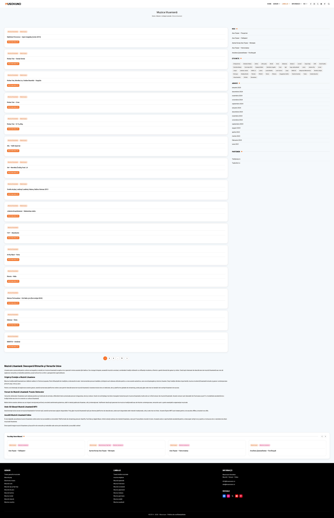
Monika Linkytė (318, 70)
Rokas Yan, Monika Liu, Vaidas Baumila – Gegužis (24, 80)
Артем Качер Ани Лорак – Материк (243, 43)
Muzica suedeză (119, 502)
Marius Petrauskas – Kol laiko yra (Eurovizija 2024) (24, 298)
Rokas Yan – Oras (13, 102)
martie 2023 (236, 136)
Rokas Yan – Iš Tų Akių (15, 124)
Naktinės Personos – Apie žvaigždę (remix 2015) (24, 37)
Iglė (286, 67)
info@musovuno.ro (229, 481)
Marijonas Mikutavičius (305, 70)
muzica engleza (119, 477)
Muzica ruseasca (37, 445)
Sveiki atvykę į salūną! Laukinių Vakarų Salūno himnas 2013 (27, 189)
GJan (280, 67)
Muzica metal (8, 496)
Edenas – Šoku (12, 320)
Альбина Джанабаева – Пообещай (244, 53)
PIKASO (261, 74)
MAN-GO (294, 70)
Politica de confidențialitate (176, 514)
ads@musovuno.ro (229, 484)
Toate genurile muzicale (12, 474)
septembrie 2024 (237, 104)
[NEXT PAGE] (127, 358)
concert (299, 63)
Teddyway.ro (236, 159)
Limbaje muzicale (166, 16)
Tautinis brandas (296, 74)
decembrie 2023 (237, 112)
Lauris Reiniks (269, 70)
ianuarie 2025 (236, 87)
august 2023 (236, 128)
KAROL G (253, 70)
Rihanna (274, 74)
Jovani (319, 67)
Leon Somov (279, 70)
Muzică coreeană (119, 487)
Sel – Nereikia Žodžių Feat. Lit (17, 167)
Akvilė (271, 63)
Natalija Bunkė (244, 74)
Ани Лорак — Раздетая (239, 33)
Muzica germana (119, 496)
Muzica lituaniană (13, 31)
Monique (235, 74)
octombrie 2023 (237, 120)
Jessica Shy (312, 67)
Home (153, 16)
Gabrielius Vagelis (271, 67)
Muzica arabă (118, 499)
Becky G (292, 63)
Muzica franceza (119, 483)
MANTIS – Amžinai (13, 342)
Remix (267, 74)
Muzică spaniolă (119, 480)
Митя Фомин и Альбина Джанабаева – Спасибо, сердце (271, 451)
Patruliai (253, 74)
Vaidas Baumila (314, 74)
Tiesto (305, 74)
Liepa (287, 70)
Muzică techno (9, 493)
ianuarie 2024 (236, 108)
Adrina (256, 63)
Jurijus (235, 70)
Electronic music (9, 480)
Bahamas (284, 63)
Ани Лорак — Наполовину (240, 48)
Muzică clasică (9, 499)
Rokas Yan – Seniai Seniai (16, 59)
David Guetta (322, 63)
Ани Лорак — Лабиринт (240, 38)
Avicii (277, 63)
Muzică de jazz (9, 490)
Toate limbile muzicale (121, 474)
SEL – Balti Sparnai (13, 146)
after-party (264, 63)
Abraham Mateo (247, 63)
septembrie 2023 (237, 124)
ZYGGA (245, 77)
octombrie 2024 (237, 100)
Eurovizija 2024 (248, 67)
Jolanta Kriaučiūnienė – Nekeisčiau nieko (21, 211)
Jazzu (303, 67)
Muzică (158, 16)
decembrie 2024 (237, 91)
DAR (315, 63)
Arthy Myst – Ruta (13, 255)
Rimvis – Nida (11, 276)
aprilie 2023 (236, 132)
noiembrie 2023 (237, 116)
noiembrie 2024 (237, 96)
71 (122, 358)
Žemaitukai (253, 77)
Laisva (260, 70)
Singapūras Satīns (284, 74)
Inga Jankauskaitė (294, 67)
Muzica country (9, 502)
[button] (127, 358)
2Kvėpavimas (236, 63)
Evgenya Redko (259, 67)
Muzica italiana (118, 493)
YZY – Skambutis (13, 233)
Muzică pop (23, 31)
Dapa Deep (307, 63)
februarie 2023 (237, 140)
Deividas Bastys (237, 67)
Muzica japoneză (119, 490)
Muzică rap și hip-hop (24, 445)
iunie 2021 (235, 144)
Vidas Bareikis (236, 77)
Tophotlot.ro (236, 163)
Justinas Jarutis (244, 70)
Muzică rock (8, 483)
